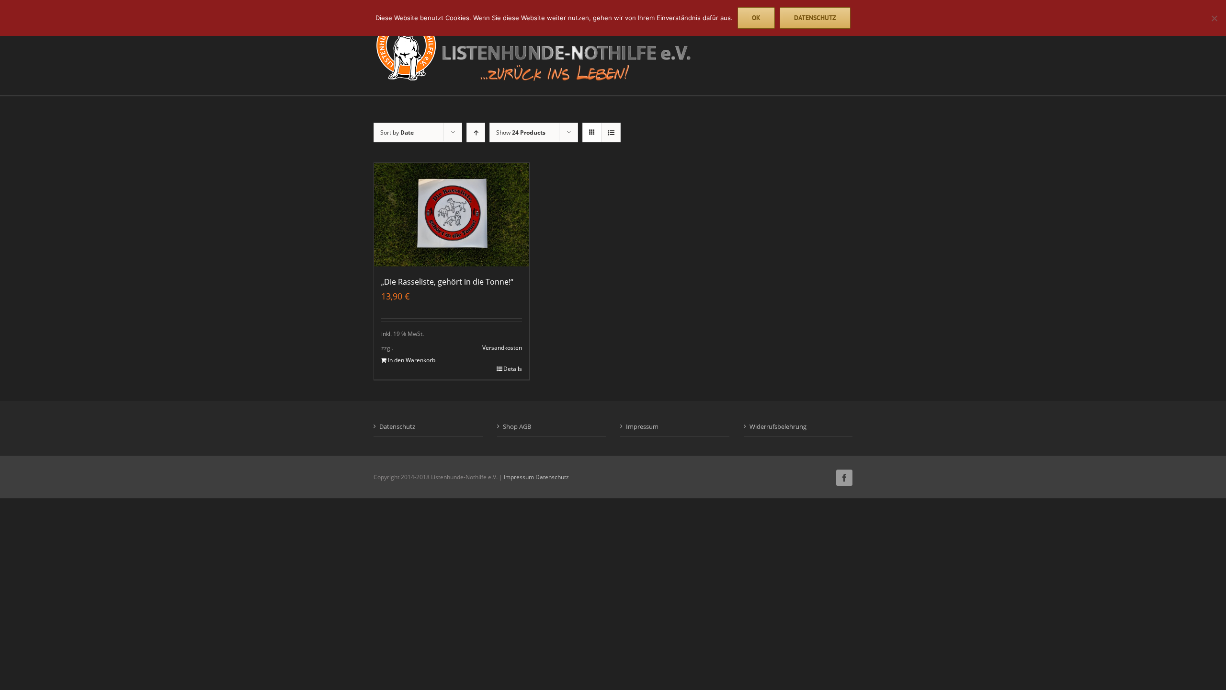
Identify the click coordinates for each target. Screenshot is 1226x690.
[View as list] (611, 132)
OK (756, 17)
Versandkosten (502, 348)
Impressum (642, 426)
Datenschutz (397, 426)
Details (512, 369)
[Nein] (1214, 18)
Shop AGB (517, 426)
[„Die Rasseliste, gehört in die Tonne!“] (451, 214)
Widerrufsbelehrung (777, 426)
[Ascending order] (475, 132)
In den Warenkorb (411, 360)
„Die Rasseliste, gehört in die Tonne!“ (447, 281)
